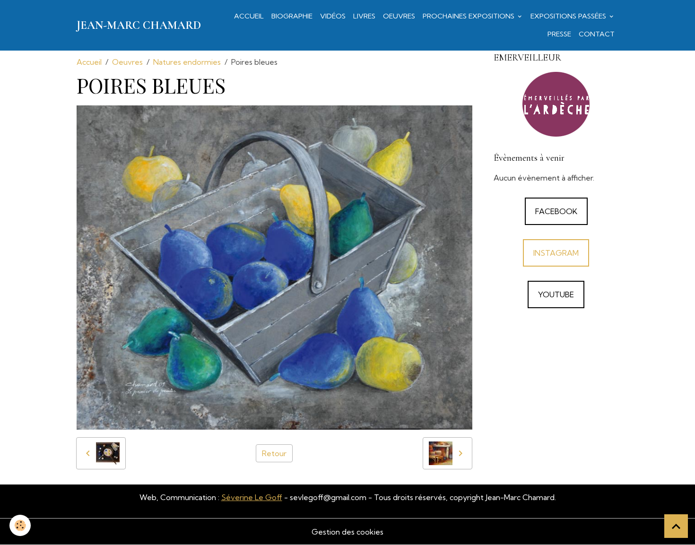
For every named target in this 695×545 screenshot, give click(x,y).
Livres (364, 16)
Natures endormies (187, 62)
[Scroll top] (676, 526)
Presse (559, 34)
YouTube (556, 294)
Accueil (249, 16)
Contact (597, 34)
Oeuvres (399, 16)
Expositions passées (569, 16)
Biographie (292, 16)
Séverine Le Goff (251, 497)
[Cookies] (20, 525)
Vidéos (333, 16)
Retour (274, 453)
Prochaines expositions (469, 16)
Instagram (556, 253)
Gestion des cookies (347, 531)
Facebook (556, 211)
